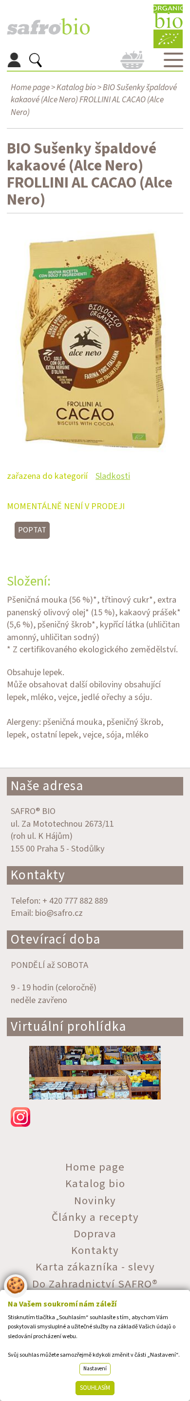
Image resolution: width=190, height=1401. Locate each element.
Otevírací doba (56, 939)
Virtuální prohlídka (69, 1026)
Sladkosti (112, 476)
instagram (95, 1117)
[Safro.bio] (48, 26)
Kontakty (38, 875)
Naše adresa (47, 785)
